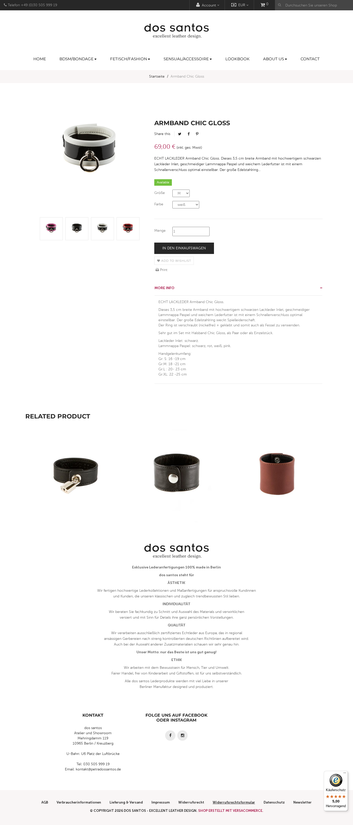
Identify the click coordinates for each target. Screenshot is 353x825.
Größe (159, 193)
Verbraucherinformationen (79, 802)
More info (164, 288)
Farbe (158, 204)
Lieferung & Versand (126, 802)
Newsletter (302, 802)
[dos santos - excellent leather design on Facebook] (170, 735)
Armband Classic (277, 487)
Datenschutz (274, 802)
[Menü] (345, 774)
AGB (44, 802)
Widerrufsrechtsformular (234, 802)
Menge (160, 231)
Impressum (160, 802)
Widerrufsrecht (191, 802)
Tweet (179, 134)
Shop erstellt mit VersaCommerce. (230, 811)
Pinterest (197, 134)
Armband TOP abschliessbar (75, 487)
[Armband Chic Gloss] (51, 229)
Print (163, 270)
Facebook (188, 134)
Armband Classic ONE (176, 487)
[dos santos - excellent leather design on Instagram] (182, 735)
